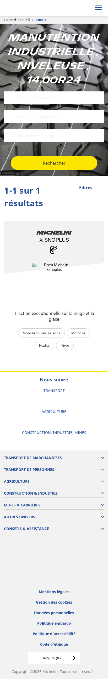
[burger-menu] (98, 8)
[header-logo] (24, 8)
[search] (86, 8)
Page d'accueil (17, 19)
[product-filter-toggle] (100, 188)
